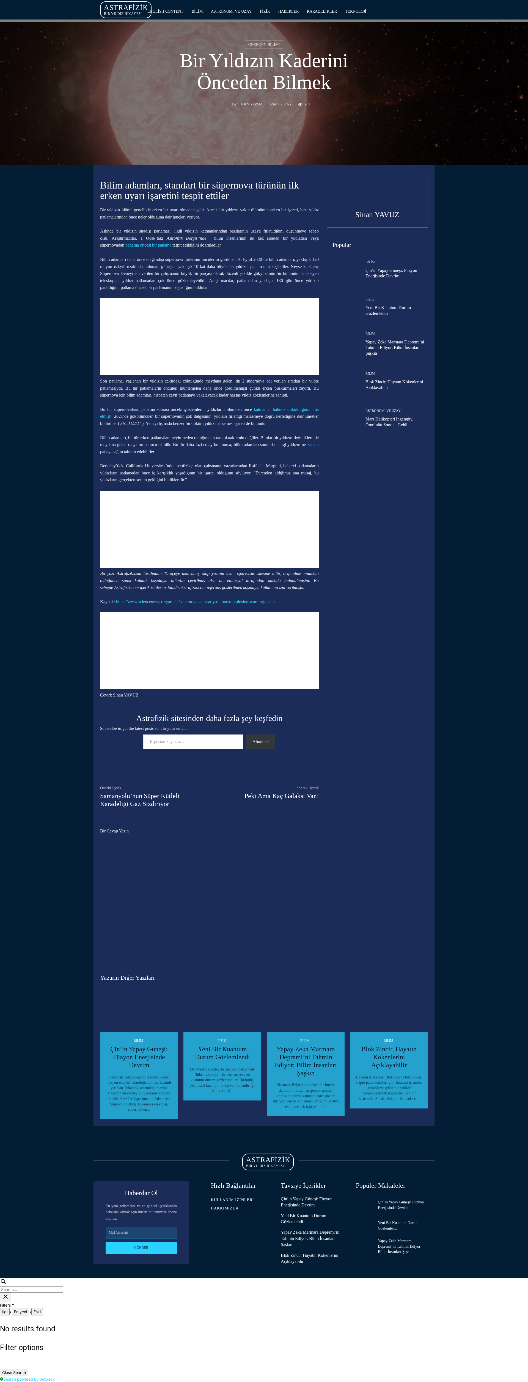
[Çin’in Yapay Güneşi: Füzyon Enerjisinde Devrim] (342, 270)
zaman (313, 444)
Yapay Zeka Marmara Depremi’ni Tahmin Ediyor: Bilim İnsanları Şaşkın (394, 348)
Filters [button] (12, 1305)
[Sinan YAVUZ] (225, 104)
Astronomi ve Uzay (383, 411)
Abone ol (260, 741)
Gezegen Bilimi (264, 45)
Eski (37, 1311)
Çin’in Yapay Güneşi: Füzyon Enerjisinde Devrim (139, 1057)
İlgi (4, 1311)
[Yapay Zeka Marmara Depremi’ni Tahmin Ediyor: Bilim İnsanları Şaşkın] (342, 344)
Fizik (369, 299)
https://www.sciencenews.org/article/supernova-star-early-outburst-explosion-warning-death (195, 601)
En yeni (20, 1311)
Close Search (14, 1372)
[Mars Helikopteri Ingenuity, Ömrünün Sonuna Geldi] (342, 418)
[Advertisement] (209, 336)
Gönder (141, 1248)
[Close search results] (5, 1297)
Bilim (370, 262)
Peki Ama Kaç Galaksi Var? (281, 795)
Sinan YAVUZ (249, 104)
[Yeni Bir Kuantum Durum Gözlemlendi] (342, 307)
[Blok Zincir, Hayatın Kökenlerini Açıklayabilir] (342, 381)
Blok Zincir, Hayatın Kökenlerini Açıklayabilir (389, 1057)
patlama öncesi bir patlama (148, 245)
